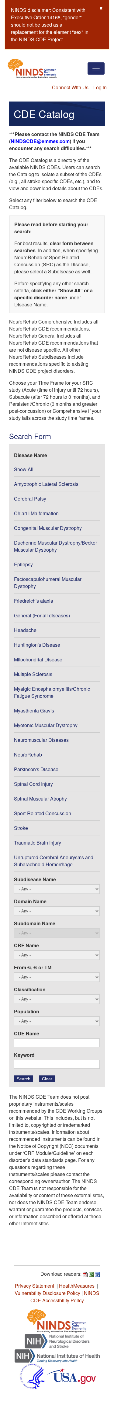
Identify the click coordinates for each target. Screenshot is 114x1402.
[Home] (32, 68)
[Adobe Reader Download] (85, 1273)
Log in (100, 87)
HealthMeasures (77, 1285)
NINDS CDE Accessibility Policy (65, 1296)
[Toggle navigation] (96, 68)
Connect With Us (70, 87)
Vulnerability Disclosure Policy (47, 1293)
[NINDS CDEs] (57, 1320)
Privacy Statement (34, 1285)
